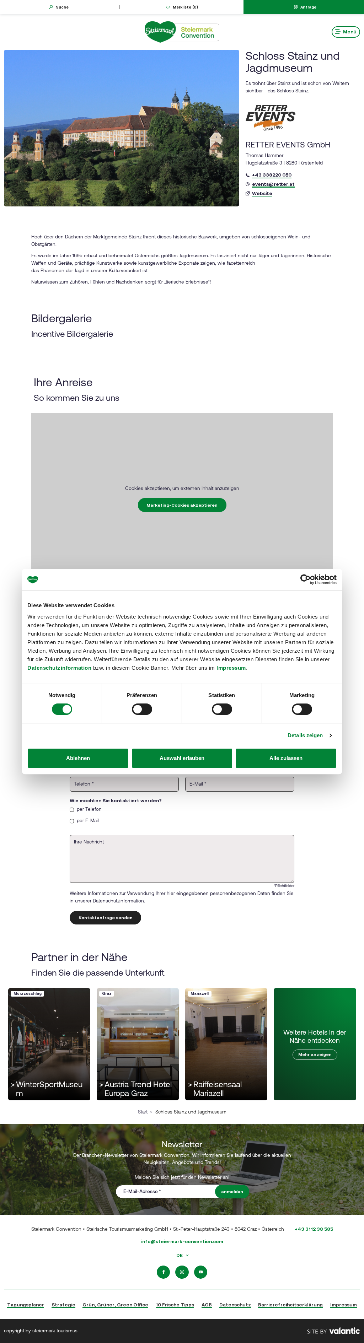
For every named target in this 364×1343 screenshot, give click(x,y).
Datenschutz (235, 1304)
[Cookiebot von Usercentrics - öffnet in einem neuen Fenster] (305, 579)
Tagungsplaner (25, 1304)
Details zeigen (305, 735)
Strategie (63, 1304)
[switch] (142, 709)
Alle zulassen (286, 758)
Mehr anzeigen (315, 1054)
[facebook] (163, 1272)
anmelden (232, 1191)
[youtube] (201, 1272)
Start (143, 1112)
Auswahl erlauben (182, 758)
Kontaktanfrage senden (106, 917)
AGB (207, 1304)
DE (180, 1255)
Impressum (231, 668)
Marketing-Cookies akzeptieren (182, 505)
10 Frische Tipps (175, 1304)
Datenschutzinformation (59, 668)
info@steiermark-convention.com (182, 1241)
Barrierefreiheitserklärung (290, 1304)
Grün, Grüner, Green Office (115, 1304)
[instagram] (182, 1272)
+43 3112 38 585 (314, 1229)
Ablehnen (78, 758)
